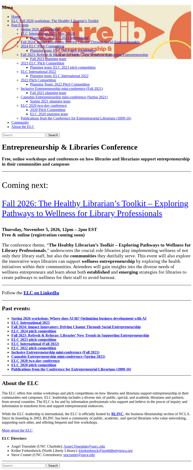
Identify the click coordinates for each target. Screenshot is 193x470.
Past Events (19, 25)
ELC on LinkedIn (41, 292)
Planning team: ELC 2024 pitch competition (63, 50)
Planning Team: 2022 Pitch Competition (60, 84)
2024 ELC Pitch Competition (42, 46)
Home (15, 17)
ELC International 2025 (30, 323)
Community (20, 122)
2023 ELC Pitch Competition (42, 63)
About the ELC (22, 127)
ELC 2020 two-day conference (44, 106)
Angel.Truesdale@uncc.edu (84, 446)
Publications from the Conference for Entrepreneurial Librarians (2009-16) (76, 118)
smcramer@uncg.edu (79, 455)
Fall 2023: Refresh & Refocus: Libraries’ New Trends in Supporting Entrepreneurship (84, 55)
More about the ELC (17, 430)
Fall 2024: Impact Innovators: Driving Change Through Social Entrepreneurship (80, 42)
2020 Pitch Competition (47, 110)
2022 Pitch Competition (38, 80)
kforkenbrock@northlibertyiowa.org (106, 451)
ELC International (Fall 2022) (35, 344)
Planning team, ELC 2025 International (59, 38)
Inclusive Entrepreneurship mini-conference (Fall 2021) (62, 89)
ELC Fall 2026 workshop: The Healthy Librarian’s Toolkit (54, 21)
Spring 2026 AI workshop (40, 29)
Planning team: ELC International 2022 (59, 76)
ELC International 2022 (38, 72)
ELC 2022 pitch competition (33, 348)
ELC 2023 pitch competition (33, 340)
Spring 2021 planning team (50, 101)
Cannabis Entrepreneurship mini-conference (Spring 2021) (64, 97)
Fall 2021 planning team (48, 93)
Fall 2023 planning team (48, 59)
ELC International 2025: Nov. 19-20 (48, 34)
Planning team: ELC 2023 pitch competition (63, 67)
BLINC (117, 414)
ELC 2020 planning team (49, 114)
